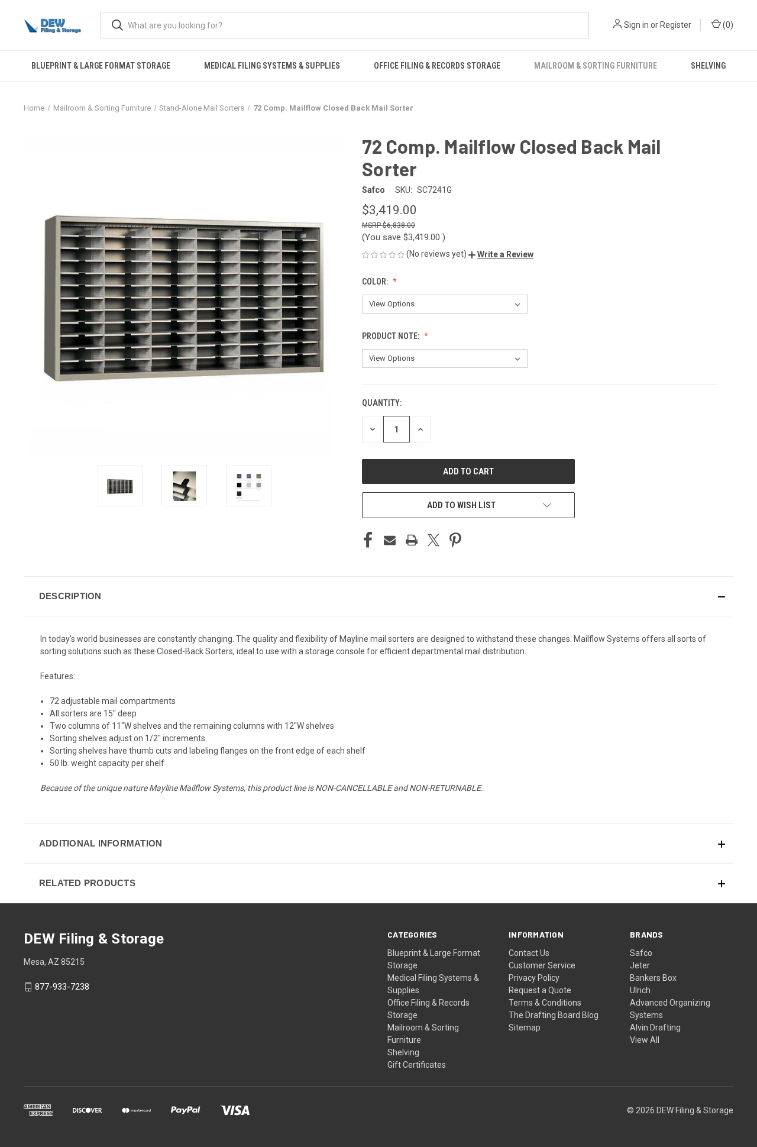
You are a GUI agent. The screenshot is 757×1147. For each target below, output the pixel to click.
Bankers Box (653, 978)
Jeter (640, 965)
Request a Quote (540, 990)
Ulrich (640, 990)
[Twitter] (433, 540)
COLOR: (376, 281)
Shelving (708, 65)
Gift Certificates (416, 1065)
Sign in (636, 25)
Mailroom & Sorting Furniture (595, 65)
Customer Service (542, 965)
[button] (500, 254)
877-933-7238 (62, 986)
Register (675, 25)
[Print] (412, 540)
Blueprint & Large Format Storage (100, 65)
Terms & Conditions (545, 1002)
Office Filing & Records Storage (437, 65)
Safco (641, 953)
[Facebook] (368, 540)
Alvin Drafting (655, 1027)
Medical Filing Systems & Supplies (272, 65)
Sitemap (525, 1027)
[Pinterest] (455, 540)
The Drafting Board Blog (554, 1015)
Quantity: (382, 403)
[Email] (390, 540)
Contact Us (529, 953)
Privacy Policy (534, 978)
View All (644, 1040)
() (727, 25)
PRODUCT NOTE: (391, 336)
